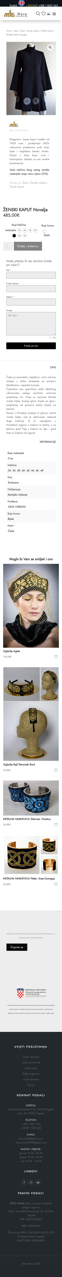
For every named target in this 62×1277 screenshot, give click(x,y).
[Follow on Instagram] (31, 1182)
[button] (50, 47)
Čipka (11, 531)
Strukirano (13, 482)
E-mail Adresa (13, 283)
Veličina (21, 225)
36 (13, 470)
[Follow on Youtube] (38, 1182)
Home (8, 30)
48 (41, 470)
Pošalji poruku (31, 345)
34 (9, 470)
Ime (8, 269)
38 (18, 470)
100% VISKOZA (17, 507)
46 (37, 470)
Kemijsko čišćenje (17, 495)
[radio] (14, 236)
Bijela (11, 519)
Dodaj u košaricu (28, 246)
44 (32, 470)
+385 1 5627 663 (48, 5)
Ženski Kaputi (47, 30)
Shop (16, 30)
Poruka (9, 310)
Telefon (10, 297)
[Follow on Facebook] (24, 1182)
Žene (23, 30)
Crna (10, 458)
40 (23, 470)
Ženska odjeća (33, 30)
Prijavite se (17, 947)
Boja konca (47, 225)
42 (27, 470)
